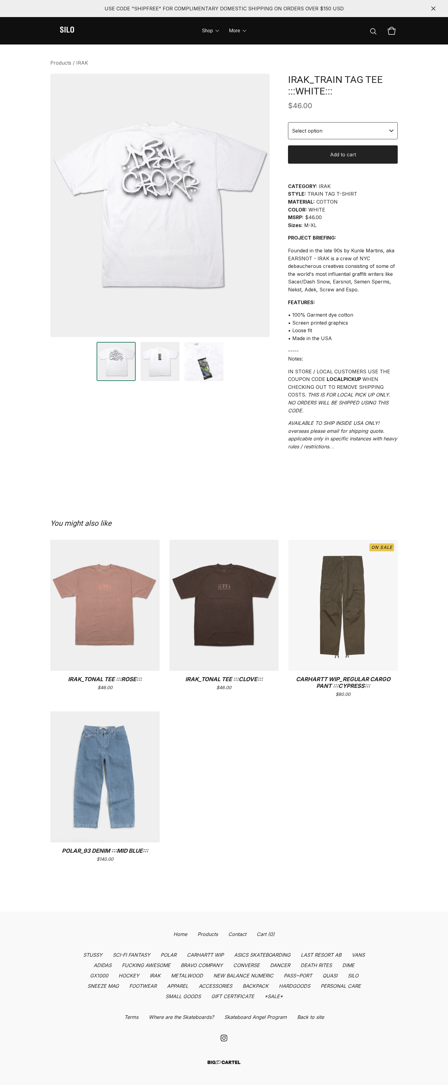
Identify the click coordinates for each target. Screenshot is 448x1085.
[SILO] (67, 31)
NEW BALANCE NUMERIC (243, 976)
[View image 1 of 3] (116, 361)
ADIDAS (103, 965)
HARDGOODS (294, 986)
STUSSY (92, 955)
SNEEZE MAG (103, 986)
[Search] (373, 31)
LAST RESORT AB (321, 955)
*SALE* (274, 996)
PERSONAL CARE (341, 986)
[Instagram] (224, 1038)
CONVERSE (246, 965)
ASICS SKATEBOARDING (262, 955)
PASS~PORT (298, 976)
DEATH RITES (316, 965)
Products (60, 63)
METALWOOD (187, 976)
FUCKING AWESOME (146, 965)
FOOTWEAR (143, 986)
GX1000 (99, 976)
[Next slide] (261, 205)
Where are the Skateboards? (181, 1017)
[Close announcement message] (433, 8)
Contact (237, 934)
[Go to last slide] (59, 205)
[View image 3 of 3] (203, 361)
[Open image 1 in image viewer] (160, 205)
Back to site (310, 1017)
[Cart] (392, 31)
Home (180, 934)
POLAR (168, 955)
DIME (348, 965)
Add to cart (343, 154)
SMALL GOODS (183, 996)
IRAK (82, 63)
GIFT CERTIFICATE (232, 996)
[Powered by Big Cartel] (224, 1062)
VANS (358, 955)
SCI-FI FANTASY (131, 955)
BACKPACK (255, 986)
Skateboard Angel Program (255, 1017)
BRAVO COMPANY (202, 965)
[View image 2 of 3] (160, 361)
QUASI (329, 976)
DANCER (280, 965)
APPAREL (177, 986)
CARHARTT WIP (205, 955)
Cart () (266, 934)
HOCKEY (129, 976)
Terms (131, 1017)
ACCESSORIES (215, 986)
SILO (353, 976)
